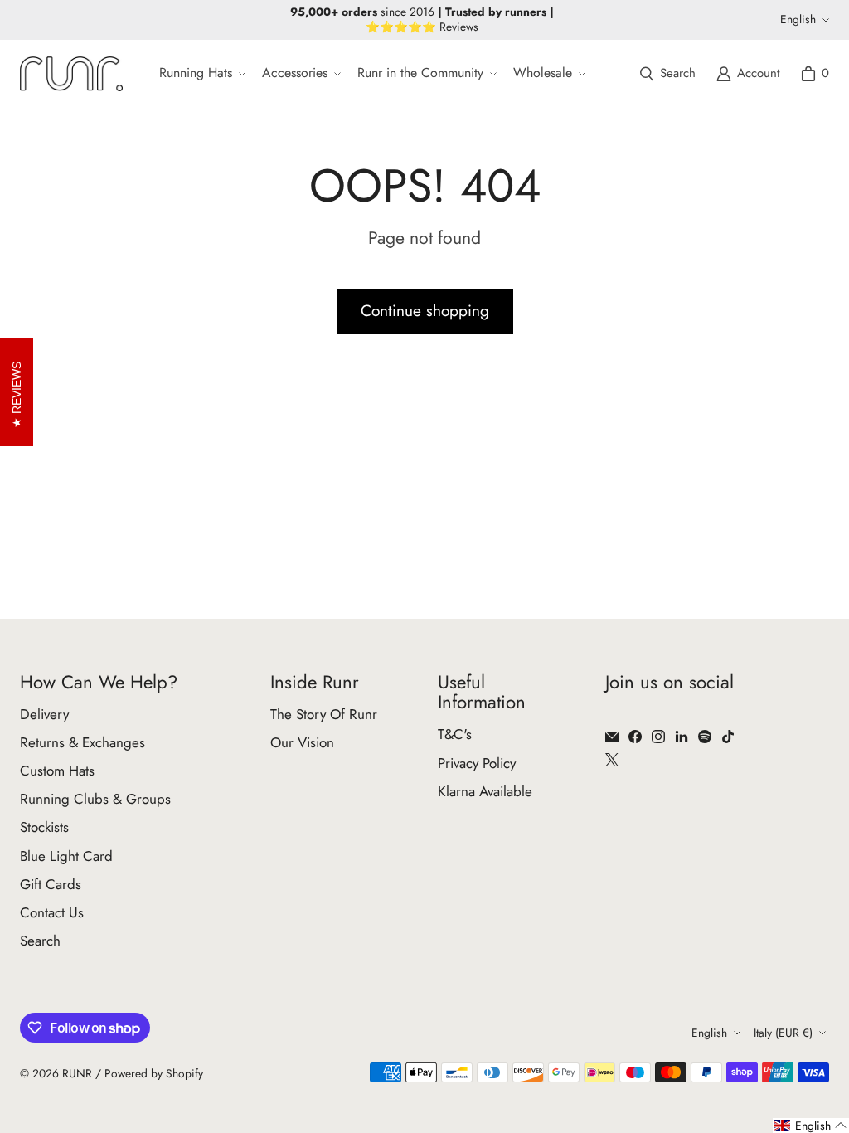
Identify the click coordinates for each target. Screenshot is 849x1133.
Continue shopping (425, 310)
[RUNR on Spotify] (704, 736)
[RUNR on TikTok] (728, 736)
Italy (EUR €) (783, 1032)
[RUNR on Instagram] (658, 736)
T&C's (455, 734)
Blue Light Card (66, 856)
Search (40, 941)
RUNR (77, 1073)
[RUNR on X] (611, 759)
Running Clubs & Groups (95, 799)
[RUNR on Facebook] (635, 736)
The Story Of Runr (323, 714)
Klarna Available (485, 791)
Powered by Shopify (153, 1073)
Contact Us (52, 912)
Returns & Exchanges (82, 742)
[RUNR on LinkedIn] (681, 736)
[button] (200, 73)
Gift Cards (50, 884)
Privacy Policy (477, 763)
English (798, 19)
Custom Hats (57, 770)
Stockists (44, 827)
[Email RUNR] (611, 736)
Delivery (44, 714)
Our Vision (302, 742)
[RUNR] (71, 73)
